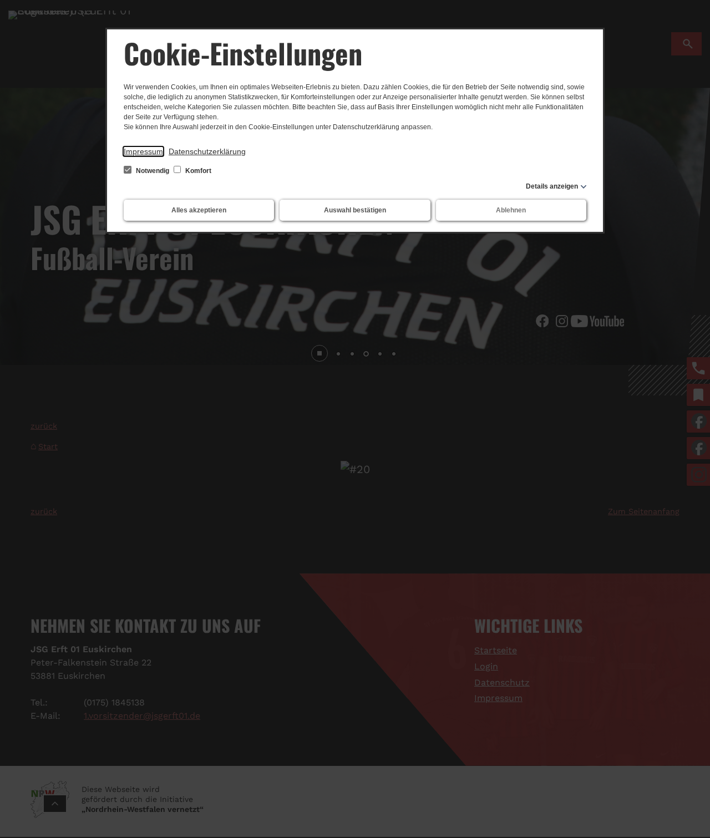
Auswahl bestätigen (355, 210)
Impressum (143, 151)
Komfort (197, 171)
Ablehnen (511, 210)
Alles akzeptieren (198, 210)
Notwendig (152, 171)
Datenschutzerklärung (207, 151)
